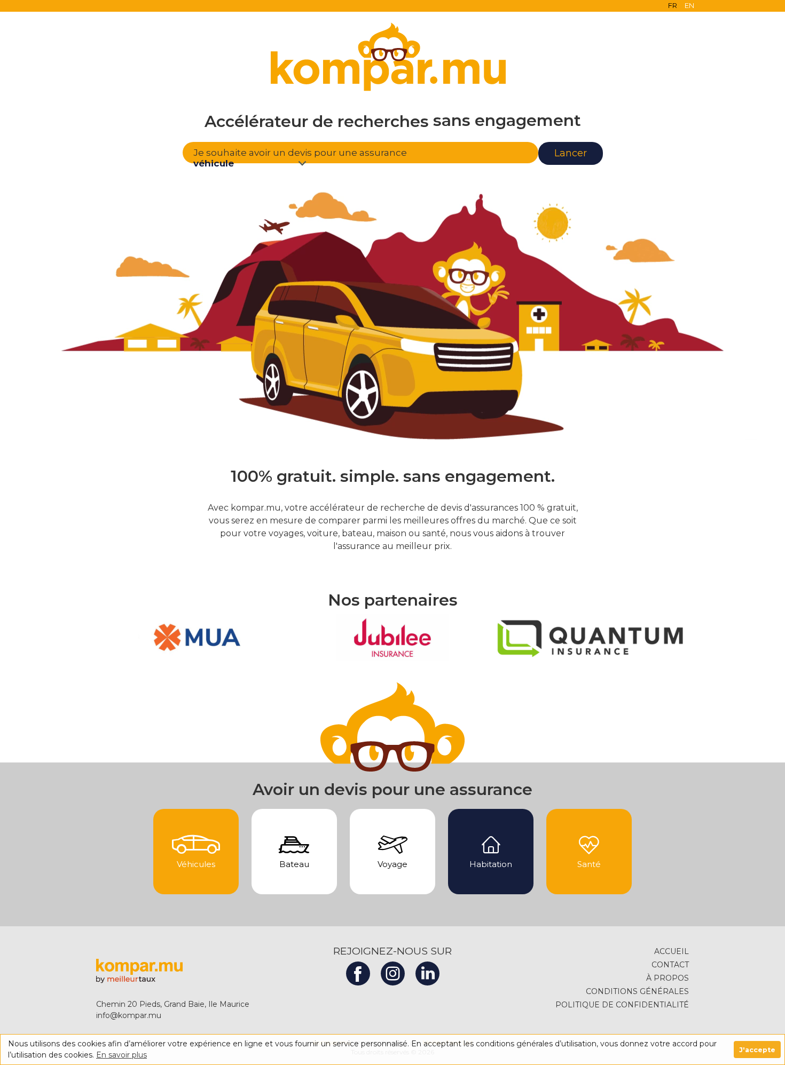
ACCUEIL (671, 951)
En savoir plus (121, 1055)
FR (672, 5)
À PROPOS (667, 978)
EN (689, 5)
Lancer (570, 153)
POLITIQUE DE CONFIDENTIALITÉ (622, 1005)
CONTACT (670, 964)
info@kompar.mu (128, 1015)
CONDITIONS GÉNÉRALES (637, 991)
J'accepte (757, 1050)
